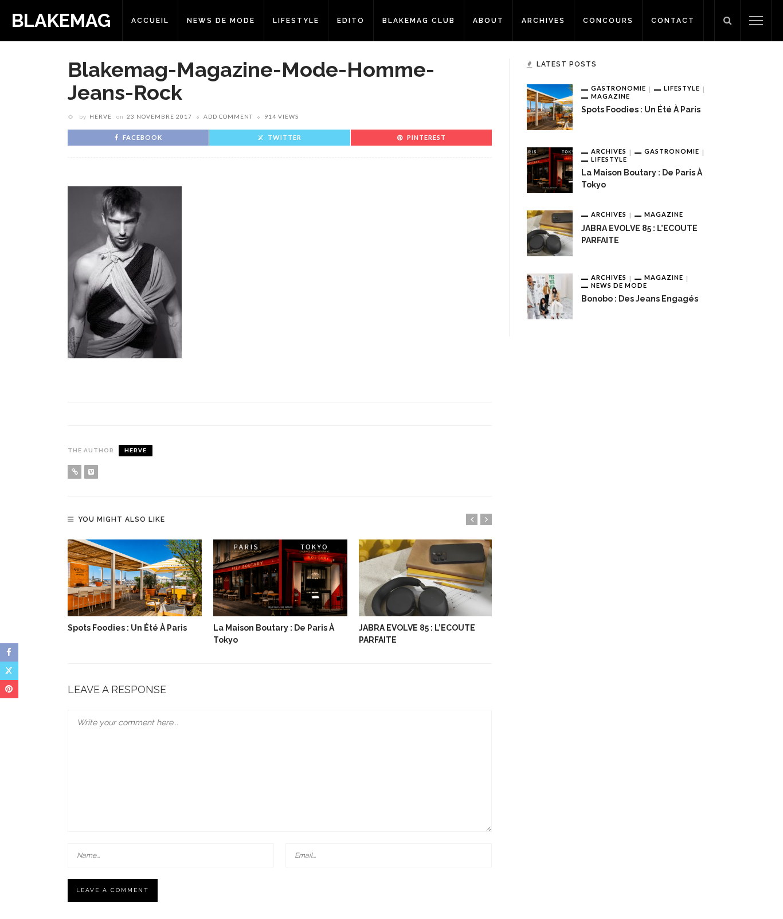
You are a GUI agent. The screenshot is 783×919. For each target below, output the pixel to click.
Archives (543, 21)
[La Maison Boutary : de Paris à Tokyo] (280, 577)
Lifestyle (296, 21)
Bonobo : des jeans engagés (639, 298)
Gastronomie (618, 88)
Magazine (610, 96)
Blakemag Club (418, 21)
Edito (351, 21)
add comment (228, 116)
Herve (100, 116)
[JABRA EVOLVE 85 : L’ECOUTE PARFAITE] (426, 577)
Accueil (150, 21)
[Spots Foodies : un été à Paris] (135, 577)
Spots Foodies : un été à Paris (127, 627)
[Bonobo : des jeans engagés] (550, 295)
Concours (608, 21)
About (488, 21)
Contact (673, 21)
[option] (135, 586)
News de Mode (221, 21)
